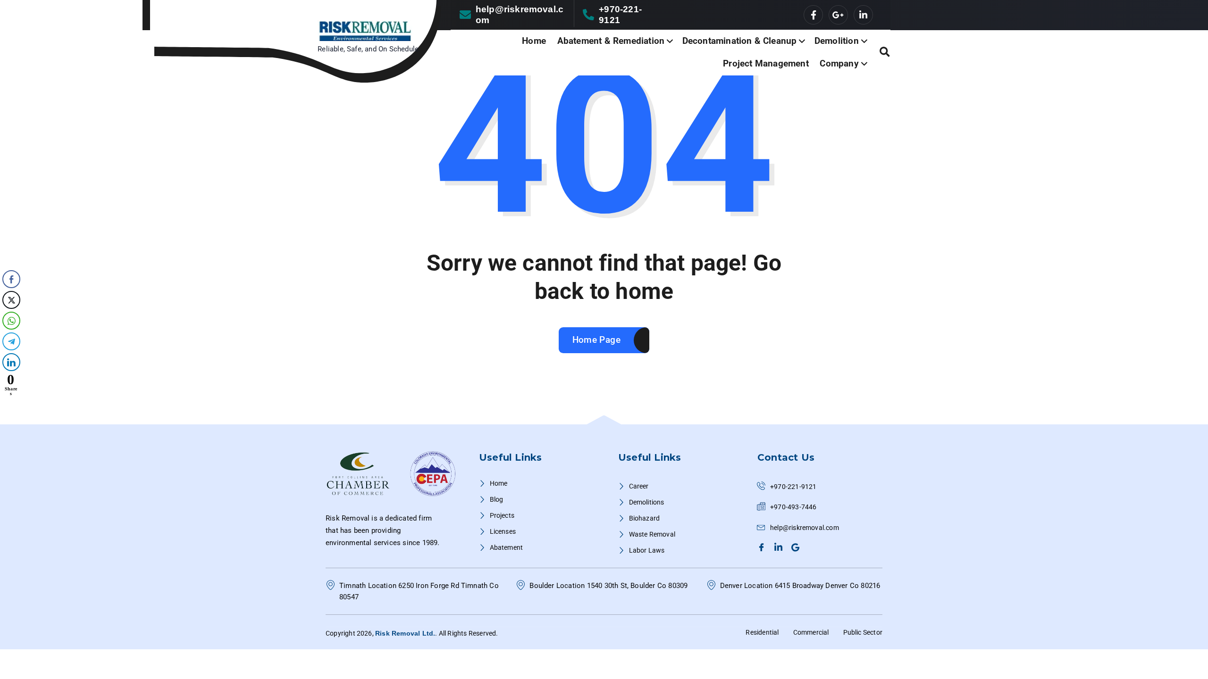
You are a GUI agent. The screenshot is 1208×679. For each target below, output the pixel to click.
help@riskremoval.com (519, 14)
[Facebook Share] (11, 279)
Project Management (765, 63)
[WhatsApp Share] (11, 321)
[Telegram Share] (11, 341)
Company (839, 63)
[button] (11, 404)
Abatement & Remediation (610, 40)
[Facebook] (762, 547)
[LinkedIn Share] (11, 362)
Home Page (596, 339)
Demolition (836, 40)
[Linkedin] (779, 547)
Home (534, 40)
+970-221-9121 (620, 14)
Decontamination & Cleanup (739, 40)
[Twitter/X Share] (11, 300)
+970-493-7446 (793, 507)
